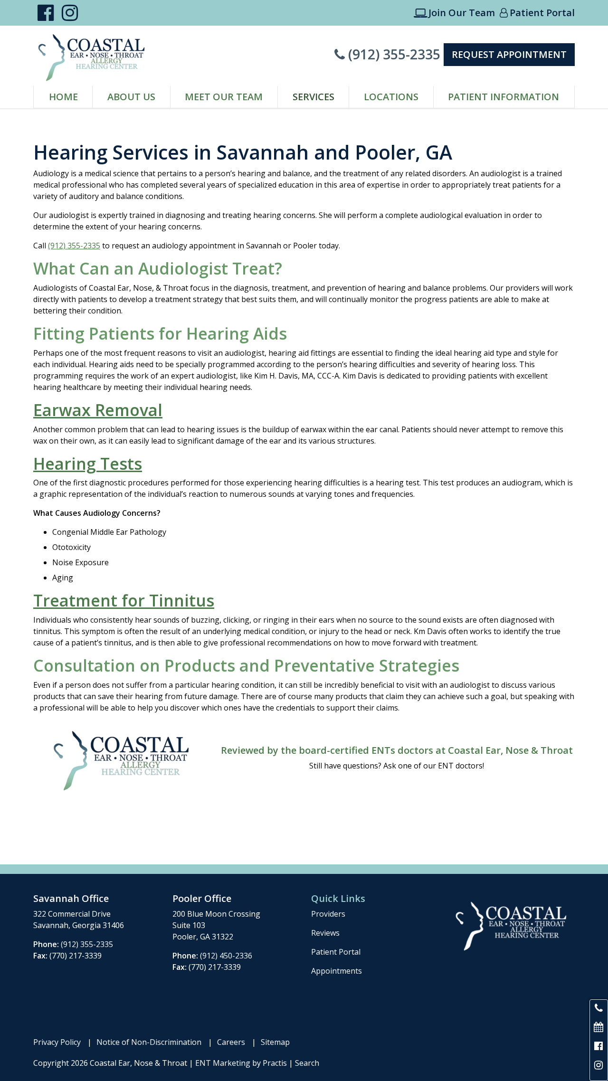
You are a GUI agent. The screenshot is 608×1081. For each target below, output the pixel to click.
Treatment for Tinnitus (123, 600)
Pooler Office (201, 898)
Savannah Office (71, 898)
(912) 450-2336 (226, 955)
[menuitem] (63, 97)
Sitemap (275, 1042)
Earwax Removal (97, 410)
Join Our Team (454, 12)
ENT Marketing (222, 1063)
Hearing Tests (87, 463)
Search (307, 1063)
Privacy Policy (57, 1042)
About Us (131, 96)
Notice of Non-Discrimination (148, 1042)
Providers (328, 914)
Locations (391, 96)
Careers (231, 1042)
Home (63, 96)
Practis (275, 1063)
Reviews (325, 933)
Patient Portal (537, 12)
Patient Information (503, 96)
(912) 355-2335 (387, 54)
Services (313, 96)
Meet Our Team (224, 96)
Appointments (336, 971)
